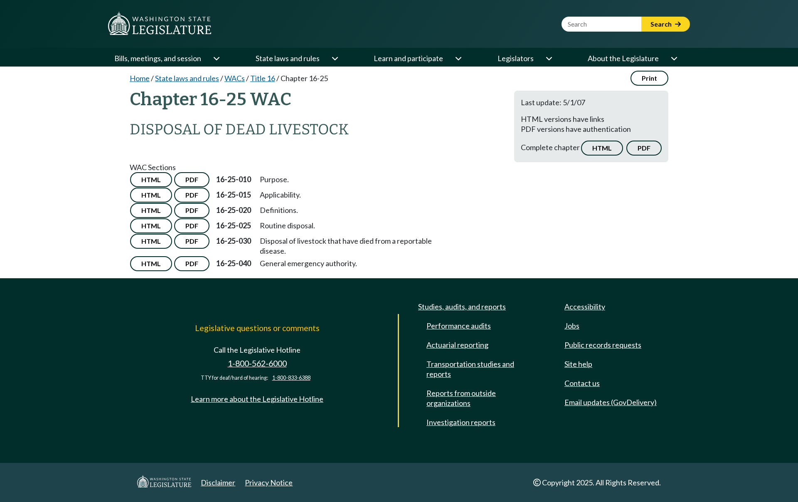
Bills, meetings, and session (157, 58)
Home (140, 78)
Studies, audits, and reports (462, 306)
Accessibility (584, 306)
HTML (602, 148)
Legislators (516, 58)
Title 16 (262, 78)
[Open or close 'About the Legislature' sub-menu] (674, 58)
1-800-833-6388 (291, 378)
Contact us (582, 383)
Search (661, 24)
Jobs (571, 325)
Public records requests (602, 344)
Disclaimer (218, 482)
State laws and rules (288, 58)
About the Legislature (623, 58)
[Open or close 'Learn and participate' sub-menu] (458, 58)
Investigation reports (460, 422)
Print (649, 78)
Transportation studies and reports (470, 368)
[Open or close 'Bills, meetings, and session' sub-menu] (216, 58)
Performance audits (458, 325)
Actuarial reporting (457, 344)
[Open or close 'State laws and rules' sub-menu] (334, 58)
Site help (578, 363)
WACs (234, 78)
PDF (644, 148)
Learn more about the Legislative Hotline (257, 398)
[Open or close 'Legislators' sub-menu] (549, 58)
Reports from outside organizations (461, 398)
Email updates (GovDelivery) (610, 402)
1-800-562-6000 (257, 363)
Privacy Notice (269, 482)
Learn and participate (408, 58)
